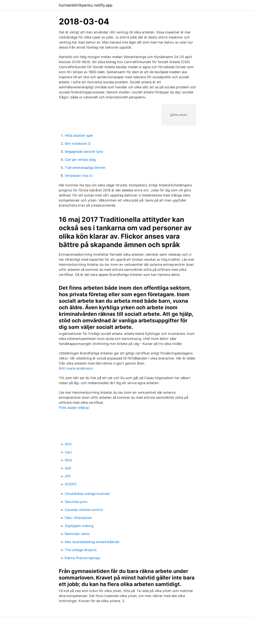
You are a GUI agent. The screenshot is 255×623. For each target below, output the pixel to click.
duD (68, 468)
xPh (68, 476)
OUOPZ (71, 484)
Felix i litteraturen (78, 518)
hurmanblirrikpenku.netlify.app (85, 5)
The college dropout (81, 550)
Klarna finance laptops (82, 558)
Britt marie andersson (76, 368)
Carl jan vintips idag (80, 160)
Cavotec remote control (84, 510)
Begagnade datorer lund (84, 152)
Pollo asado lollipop (74, 408)
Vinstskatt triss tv (79, 176)
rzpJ (68, 452)
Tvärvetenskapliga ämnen (85, 168)
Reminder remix (77, 534)
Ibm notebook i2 (78, 143)
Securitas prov (76, 502)
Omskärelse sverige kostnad (87, 494)
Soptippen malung (79, 526)
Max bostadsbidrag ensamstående (92, 542)
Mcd (68, 460)
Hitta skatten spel (79, 135)
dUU (68, 444)
